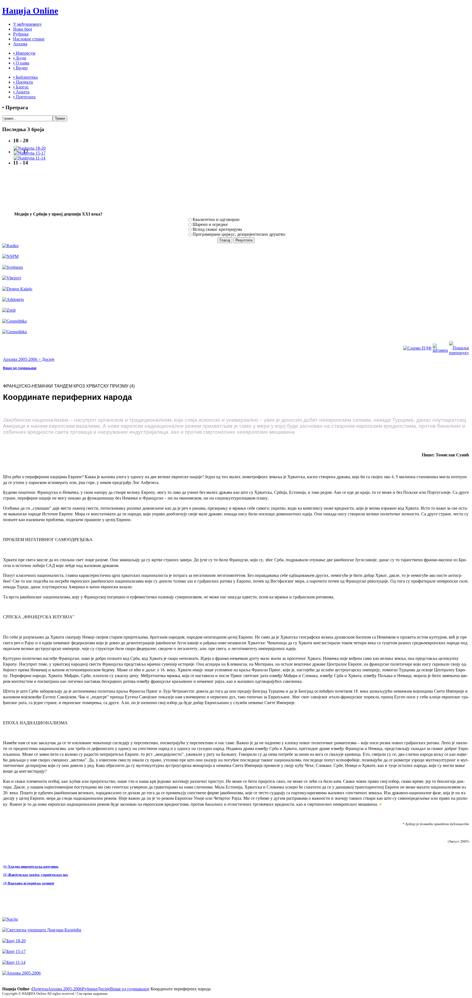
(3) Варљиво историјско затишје (28, 883)
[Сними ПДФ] (417, 348)
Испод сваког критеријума (217, 229)
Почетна (40, 989)
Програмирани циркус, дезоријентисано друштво (239, 234)
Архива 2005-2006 (65, 989)
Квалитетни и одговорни (216, 219)
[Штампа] (440, 350)
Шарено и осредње (210, 224)
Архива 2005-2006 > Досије (28, 359)
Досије (104, 989)
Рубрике (90, 989)
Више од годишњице (20, 368)
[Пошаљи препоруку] (459, 352)
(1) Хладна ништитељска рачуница (30, 866)
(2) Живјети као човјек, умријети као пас (35, 874)
